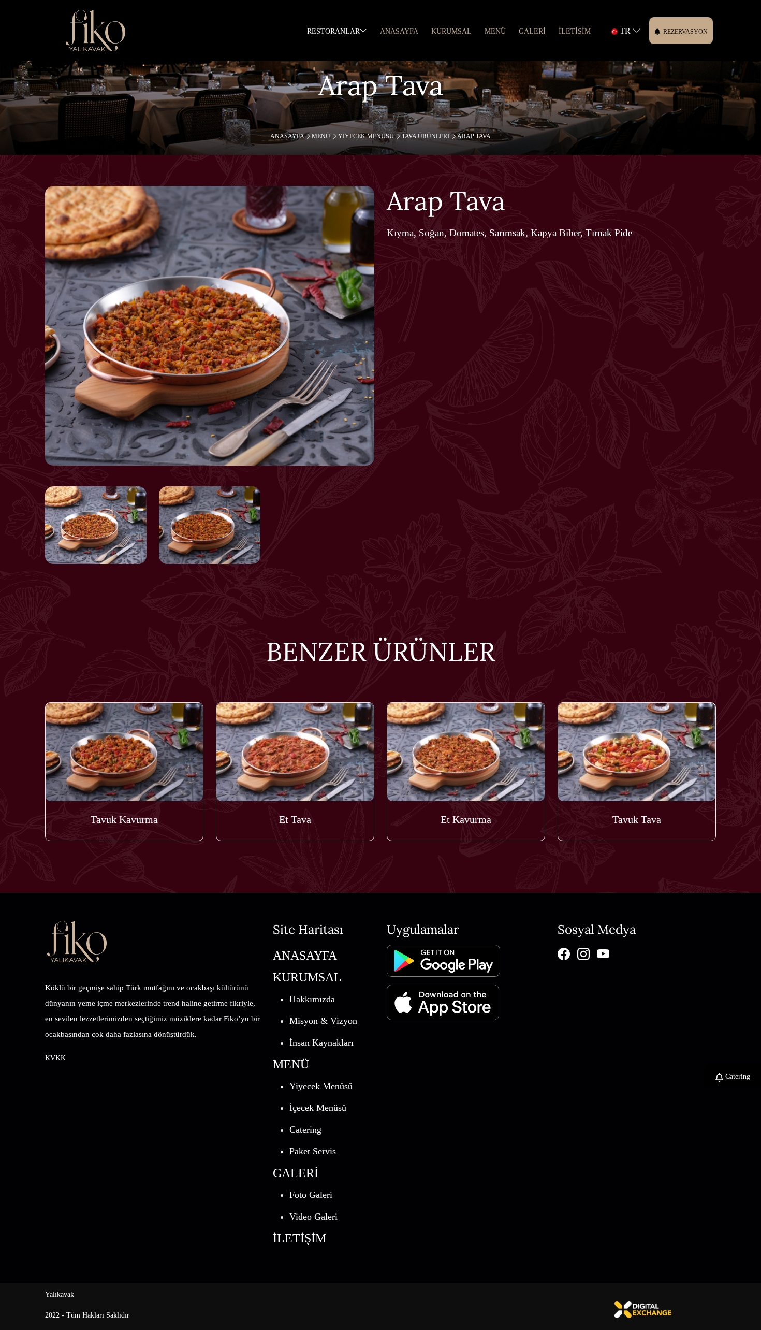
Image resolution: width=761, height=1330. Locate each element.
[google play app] (443, 960)
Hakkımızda (312, 999)
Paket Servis (312, 1151)
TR (625, 30)
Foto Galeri (310, 1195)
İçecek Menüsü (317, 1108)
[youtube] (603, 953)
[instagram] (583, 953)
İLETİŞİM (575, 31)
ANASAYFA (399, 31)
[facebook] (564, 953)
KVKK (55, 1058)
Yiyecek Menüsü (367, 136)
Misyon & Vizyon (323, 1021)
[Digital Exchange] (642, 1308)
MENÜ (322, 136)
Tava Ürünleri (426, 136)
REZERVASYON (685, 31)
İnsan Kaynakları (321, 1042)
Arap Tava (474, 136)
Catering (305, 1129)
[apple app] (443, 998)
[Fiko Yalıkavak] (96, 30)
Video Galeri (313, 1216)
